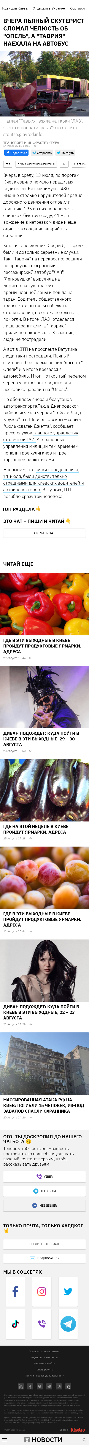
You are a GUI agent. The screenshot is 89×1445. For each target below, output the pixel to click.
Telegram (48, 1191)
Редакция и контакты (44, 1357)
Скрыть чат (44, 533)
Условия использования (44, 1351)
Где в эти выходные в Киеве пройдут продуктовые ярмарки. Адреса (42, 645)
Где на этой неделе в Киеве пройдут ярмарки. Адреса (35, 829)
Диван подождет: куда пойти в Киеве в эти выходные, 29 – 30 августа (41, 738)
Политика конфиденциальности (44, 1375)
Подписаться (48, 1258)
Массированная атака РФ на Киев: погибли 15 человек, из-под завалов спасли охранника (43, 1105)
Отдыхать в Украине (49, 8)
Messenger (48, 1205)
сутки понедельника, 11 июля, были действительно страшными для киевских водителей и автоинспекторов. (43, 479)
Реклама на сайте (44, 1363)
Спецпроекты (45, 1369)
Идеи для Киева (14, 8)
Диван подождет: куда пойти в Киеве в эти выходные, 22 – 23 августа (41, 1012)
